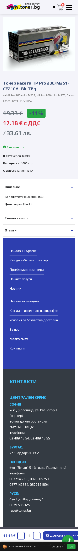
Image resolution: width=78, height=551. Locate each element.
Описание (12, 187)
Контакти (17, 348)
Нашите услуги (21, 279)
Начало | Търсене (23, 251)
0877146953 (19, 479)
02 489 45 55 (40, 438)
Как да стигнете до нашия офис (34, 311)
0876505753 (39, 479)
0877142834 (19, 485)
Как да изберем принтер (29, 260)
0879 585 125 (20, 505)
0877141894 (39, 485)
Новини (15, 288)
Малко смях (19, 339)
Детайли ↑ (57, 546)
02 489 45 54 (19, 438)
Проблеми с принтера (27, 270)
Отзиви (10, 230)
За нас (14, 329)
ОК (71, 546)
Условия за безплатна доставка (34, 320)
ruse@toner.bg (20, 510)
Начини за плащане (24, 301)
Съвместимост (16, 218)
